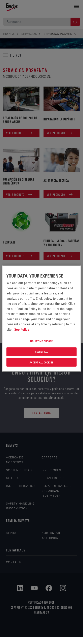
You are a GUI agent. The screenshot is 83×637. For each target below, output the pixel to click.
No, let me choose (41, 341)
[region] (41, 318)
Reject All (41, 351)
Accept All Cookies (41, 362)
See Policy (21, 329)
